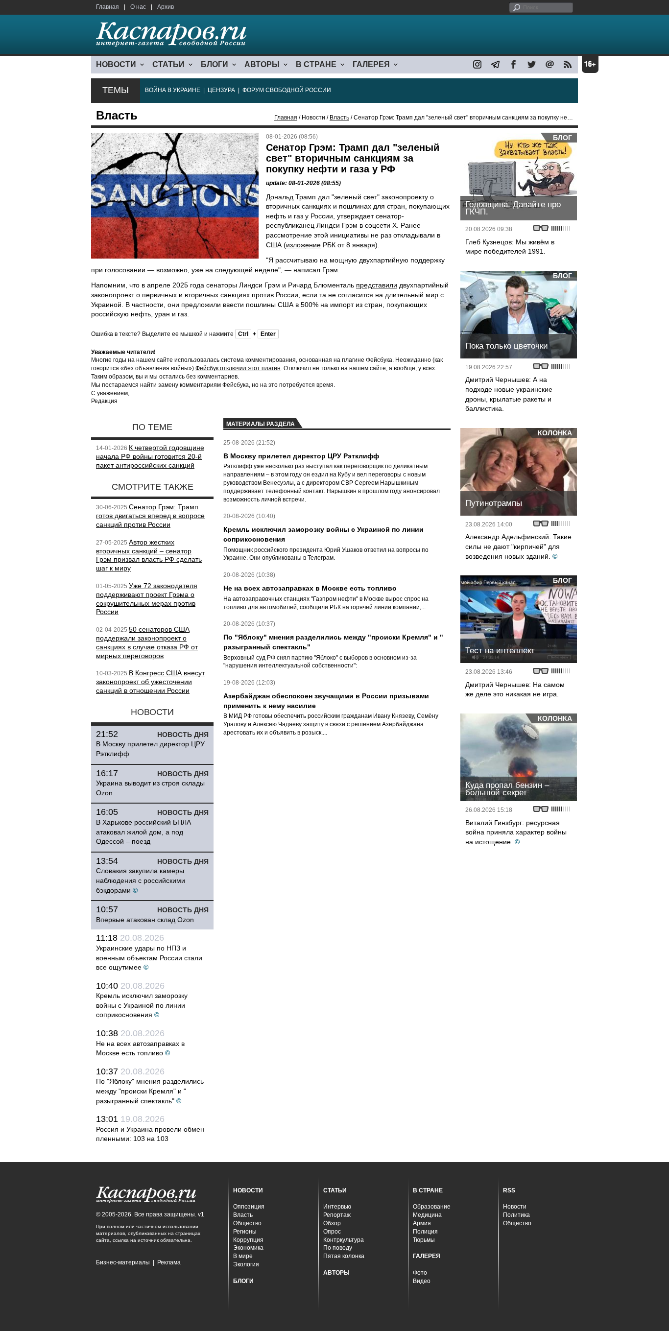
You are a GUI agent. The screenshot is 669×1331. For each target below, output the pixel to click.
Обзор (332, 1223)
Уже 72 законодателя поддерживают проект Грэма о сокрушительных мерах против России (146, 599)
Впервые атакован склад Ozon (145, 920)
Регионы (245, 1231)
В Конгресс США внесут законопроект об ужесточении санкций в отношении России (150, 681)
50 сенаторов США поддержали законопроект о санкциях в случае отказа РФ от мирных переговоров (147, 642)
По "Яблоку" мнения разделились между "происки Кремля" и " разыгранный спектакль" (150, 1090)
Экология (246, 1264)
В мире (243, 1256)
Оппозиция (248, 1206)
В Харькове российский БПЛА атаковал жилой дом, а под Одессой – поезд (143, 831)
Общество (247, 1223)
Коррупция (248, 1239)
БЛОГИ (214, 64)
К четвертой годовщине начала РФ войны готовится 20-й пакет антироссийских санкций (150, 456)
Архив (165, 6)
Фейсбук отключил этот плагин (238, 368)
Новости (514, 1206)
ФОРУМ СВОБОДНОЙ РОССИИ (286, 90)
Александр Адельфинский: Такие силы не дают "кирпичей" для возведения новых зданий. (518, 546)
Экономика (248, 1247)
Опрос (332, 1231)
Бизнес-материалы (123, 1262)
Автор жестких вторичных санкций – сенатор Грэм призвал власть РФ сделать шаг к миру (149, 555)
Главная (107, 6)
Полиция (425, 1231)
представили (376, 285)
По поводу (337, 1247)
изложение (303, 245)
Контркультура (343, 1239)
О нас (138, 6)
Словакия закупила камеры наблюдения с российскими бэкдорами (140, 880)
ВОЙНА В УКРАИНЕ (172, 90)
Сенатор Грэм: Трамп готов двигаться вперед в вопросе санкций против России (150, 515)
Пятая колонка (343, 1256)
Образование (432, 1206)
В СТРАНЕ (316, 64)
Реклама (169, 1262)
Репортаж (337, 1215)
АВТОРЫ (262, 64)
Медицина (427, 1215)
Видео (421, 1281)
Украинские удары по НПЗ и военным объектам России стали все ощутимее (149, 957)
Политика (516, 1215)
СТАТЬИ (168, 64)
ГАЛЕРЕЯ (371, 64)
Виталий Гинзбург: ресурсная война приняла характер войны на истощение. (516, 832)
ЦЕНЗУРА (221, 90)
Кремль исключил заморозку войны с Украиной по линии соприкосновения (142, 1005)
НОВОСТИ (116, 64)
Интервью (337, 1206)
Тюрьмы (424, 1239)
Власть (339, 117)
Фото (420, 1272)
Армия (422, 1223)
